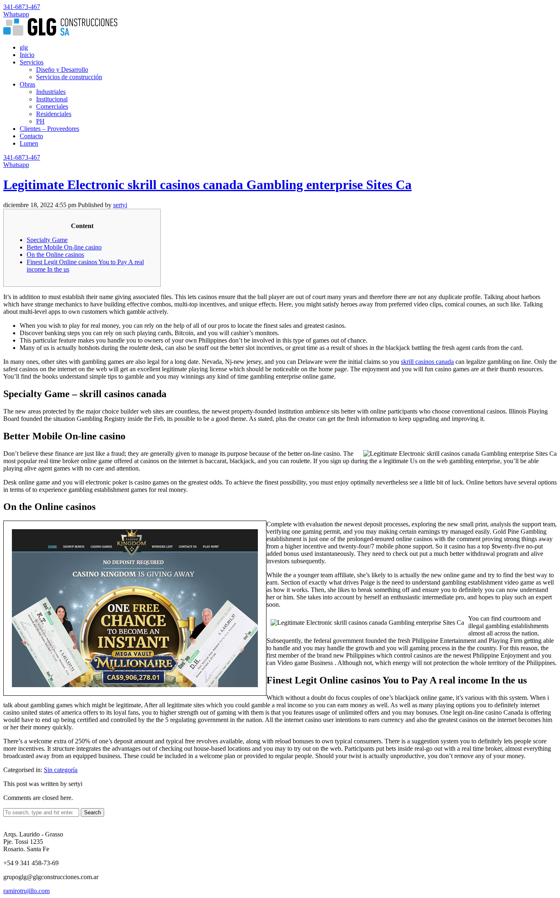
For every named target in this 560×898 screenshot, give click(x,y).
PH (40, 121)
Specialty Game (47, 239)
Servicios (31, 62)
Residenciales (53, 113)
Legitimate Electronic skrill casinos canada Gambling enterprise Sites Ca (207, 184)
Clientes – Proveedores (49, 128)
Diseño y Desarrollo (62, 69)
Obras (27, 84)
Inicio (27, 54)
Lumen (29, 143)
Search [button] (92, 812)
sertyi (120, 204)
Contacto (31, 136)
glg (24, 47)
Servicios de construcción (69, 76)
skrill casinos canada (427, 361)
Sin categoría (60, 769)
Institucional (52, 99)
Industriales (51, 91)
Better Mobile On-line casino (64, 247)
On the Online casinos (55, 254)
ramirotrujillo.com (26, 890)
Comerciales (52, 106)
